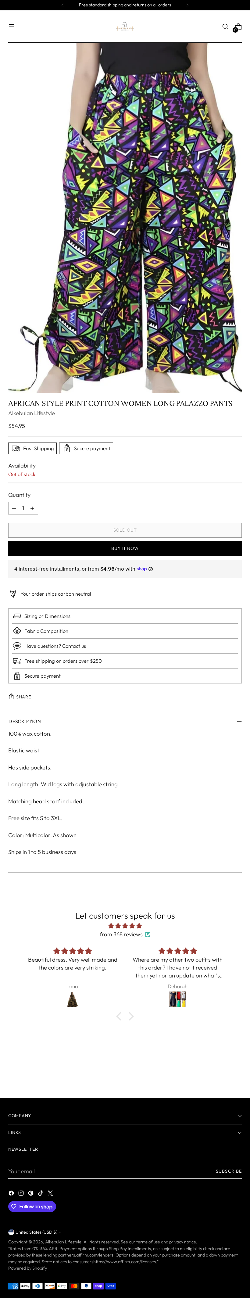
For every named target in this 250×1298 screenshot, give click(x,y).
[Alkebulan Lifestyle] (125, 26)
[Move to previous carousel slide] (222, 1077)
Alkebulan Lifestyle (31, 413)
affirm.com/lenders (94, 1255)
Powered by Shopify (27, 1268)
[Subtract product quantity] (14, 508)
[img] (125, 926)
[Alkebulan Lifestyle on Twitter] (51, 1194)
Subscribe (229, 1171)
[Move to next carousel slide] (236, 1077)
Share (23, 697)
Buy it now (124, 548)
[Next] (187, 5)
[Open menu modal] (11, 26)
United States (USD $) (36, 1232)
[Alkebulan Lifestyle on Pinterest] (31, 1194)
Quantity (19, 494)
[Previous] (62, 5)
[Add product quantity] (32, 508)
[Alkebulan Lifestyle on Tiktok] (41, 1194)
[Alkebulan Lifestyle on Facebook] (12, 1194)
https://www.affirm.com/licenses (124, 1261)
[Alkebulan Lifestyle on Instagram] (21, 1194)
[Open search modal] (225, 26)
